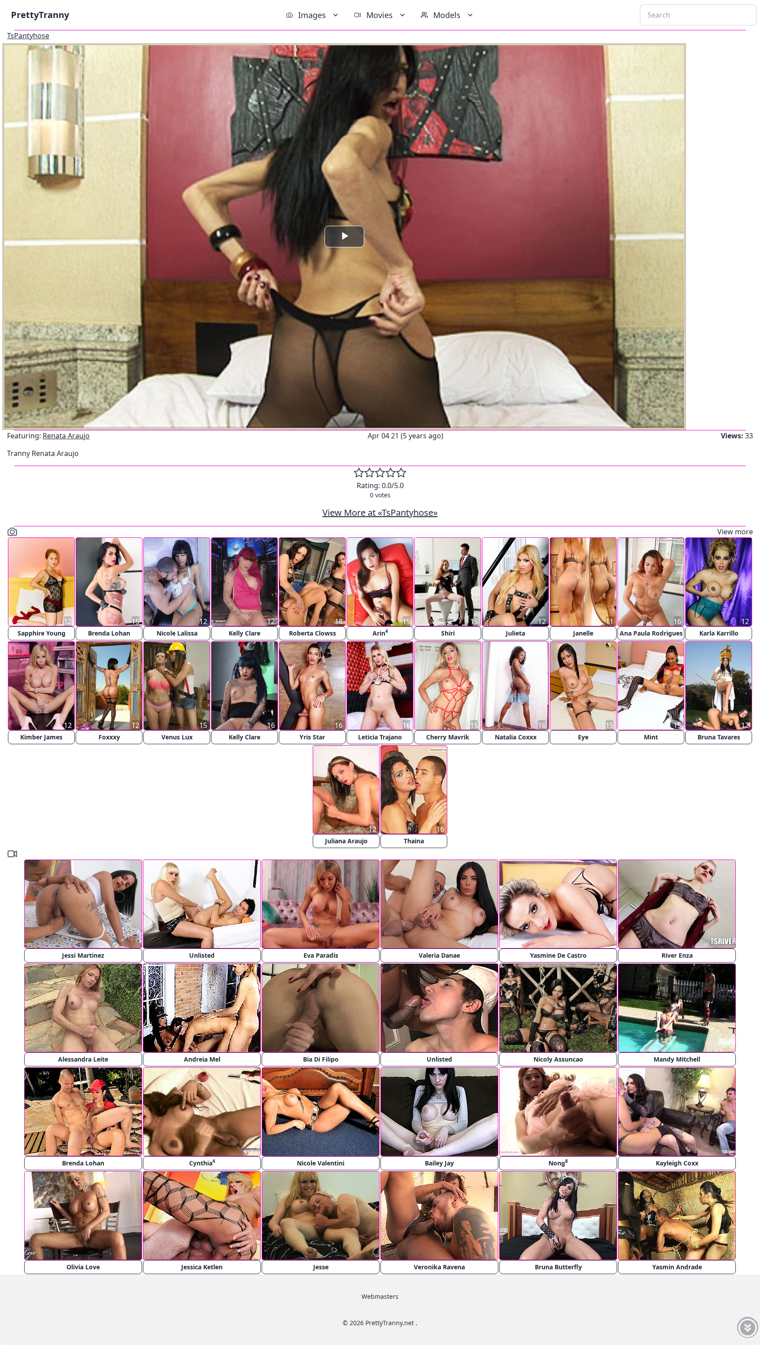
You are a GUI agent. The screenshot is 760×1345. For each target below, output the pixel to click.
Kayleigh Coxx (677, 1163)
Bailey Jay (439, 1163)
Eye (583, 737)
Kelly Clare (244, 633)
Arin (380, 632)
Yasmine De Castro (558, 955)
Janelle (583, 633)
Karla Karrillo (718, 633)
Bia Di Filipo (321, 1059)
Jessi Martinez (83, 955)
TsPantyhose (28, 35)
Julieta (515, 633)
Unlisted (202, 955)
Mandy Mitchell (677, 1059)
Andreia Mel (202, 1059)
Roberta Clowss (312, 633)
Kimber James (41, 737)
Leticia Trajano (380, 737)
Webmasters (380, 1296)
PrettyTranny (40, 15)
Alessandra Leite (83, 1059)
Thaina (414, 841)
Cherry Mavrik (447, 737)
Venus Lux (177, 737)
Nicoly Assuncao (558, 1059)
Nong (558, 1162)
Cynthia (202, 1162)
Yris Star (312, 737)
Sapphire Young (42, 633)
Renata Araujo (66, 436)
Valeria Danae (439, 955)
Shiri (448, 633)
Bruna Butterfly (558, 1267)
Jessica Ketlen (202, 1267)
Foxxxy (109, 737)
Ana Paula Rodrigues (651, 633)
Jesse (321, 1267)
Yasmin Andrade (677, 1267)
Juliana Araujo (346, 841)
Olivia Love (83, 1267)
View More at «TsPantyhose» (380, 512)
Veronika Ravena (439, 1267)
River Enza (677, 955)
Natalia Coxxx (516, 737)
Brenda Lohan (109, 633)
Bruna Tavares (719, 737)
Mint (651, 737)
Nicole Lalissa (177, 633)
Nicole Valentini (320, 1163)
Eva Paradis (320, 955)
